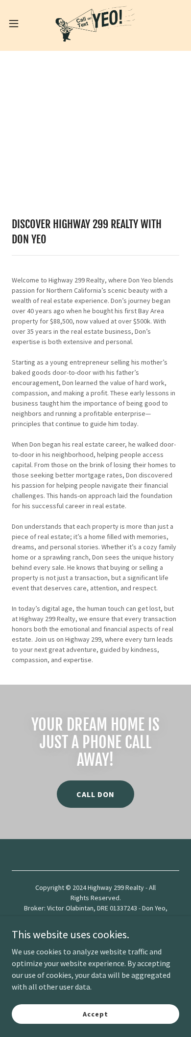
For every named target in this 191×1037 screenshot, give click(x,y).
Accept (95, 1013)
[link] (95, 23)
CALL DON (95, 794)
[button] (17, 23)
